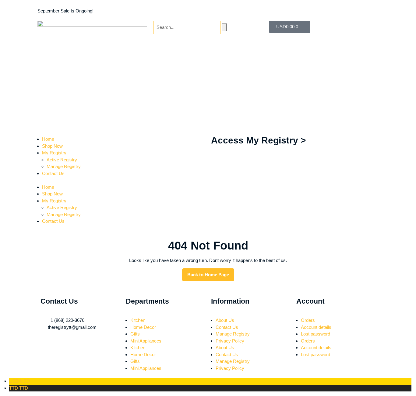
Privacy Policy (230, 340)
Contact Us (53, 221)
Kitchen (137, 320)
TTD (18, 388)
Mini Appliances (145, 340)
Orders (308, 320)
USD (19, 381)
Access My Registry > (258, 140)
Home (48, 187)
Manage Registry (64, 214)
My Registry (54, 200)
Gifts (135, 333)
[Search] (224, 27)
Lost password (315, 333)
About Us (225, 320)
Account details (316, 327)
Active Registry (62, 207)
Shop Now (52, 193)
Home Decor (143, 327)
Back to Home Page (210, 272)
